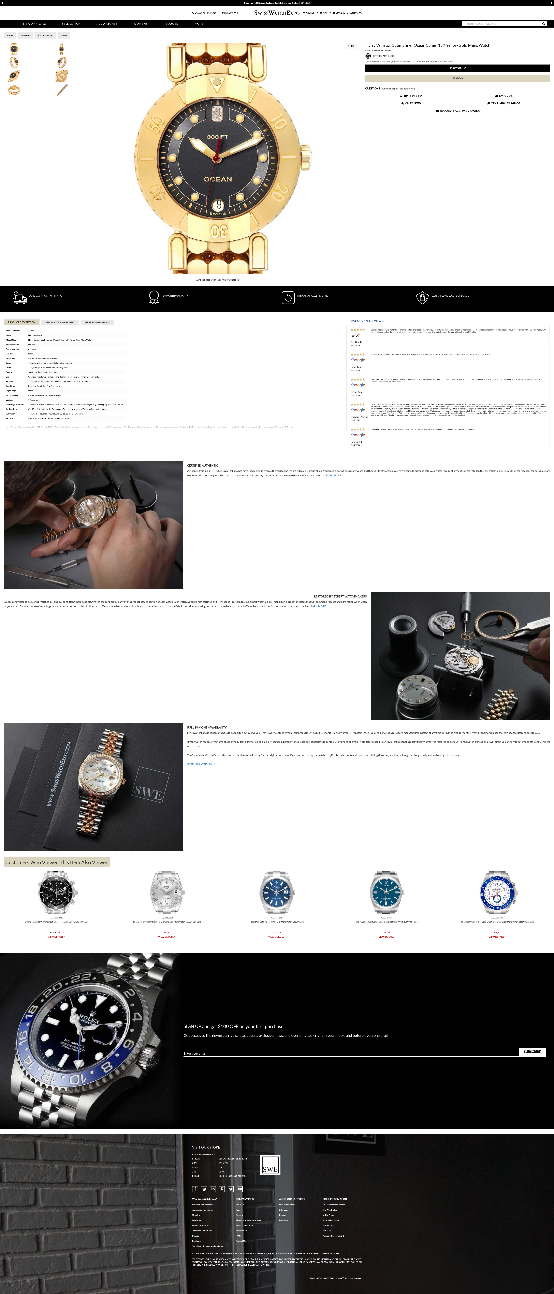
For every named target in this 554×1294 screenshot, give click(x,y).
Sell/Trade (283, 1210)
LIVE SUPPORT (231, 13)
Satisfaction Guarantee (202, 1204)
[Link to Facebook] (195, 1189)
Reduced (171, 23)
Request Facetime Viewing (459, 110)
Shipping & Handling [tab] (97, 322)
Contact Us (241, 1241)
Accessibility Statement (333, 1236)
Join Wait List (458, 68)
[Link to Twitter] (231, 1189)
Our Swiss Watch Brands (334, 1204)
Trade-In (458, 78)
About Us (240, 1204)
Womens (140, 23)
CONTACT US (355, 13)
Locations (283, 1220)
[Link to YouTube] (240, 1189)
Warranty (196, 1220)
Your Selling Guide (331, 1220)
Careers (239, 1215)
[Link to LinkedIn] (213, 1189)
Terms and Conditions (202, 1230)
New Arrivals (34, 23)
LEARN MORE (333, 475)
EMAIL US (340, 13)
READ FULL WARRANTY (201, 764)
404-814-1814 (209, 13)
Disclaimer (197, 1241)
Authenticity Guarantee (202, 1210)
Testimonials (241, 1230)
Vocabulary (328, 1225)
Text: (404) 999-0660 (505, 103)
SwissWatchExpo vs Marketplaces (207, 1246)
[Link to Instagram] (204, 1189)
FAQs (238, 1236)
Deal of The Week (287, 1204)
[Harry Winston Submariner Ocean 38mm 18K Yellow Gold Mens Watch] (218, 158)
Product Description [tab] (21, 322)
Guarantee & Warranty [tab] (60, 322)
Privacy (195, 1236)
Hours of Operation (244, 1225)
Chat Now (413, 103)
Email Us (505, 95)
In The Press (328, 1215)
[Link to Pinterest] (222, 1189)
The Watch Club (330, 1210)
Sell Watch (71, 23)
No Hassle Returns (200, 1225)
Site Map (327, 1230)
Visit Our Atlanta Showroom (248, 1220)
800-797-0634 (239, 1176)
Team (238, 1210)
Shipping (196, 1215)
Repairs (282, 1215)
